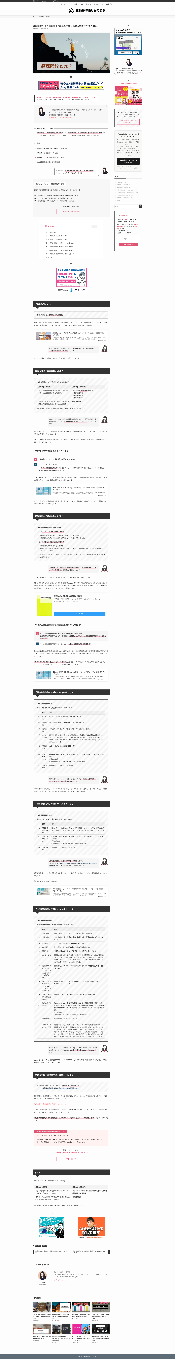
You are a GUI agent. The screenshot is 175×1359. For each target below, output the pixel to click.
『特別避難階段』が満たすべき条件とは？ (61, 250)
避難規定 (44, 1245)
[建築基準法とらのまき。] (87, 10)
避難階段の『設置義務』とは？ (57, 236)
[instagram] (62, 1280)
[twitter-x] (59, 1280)
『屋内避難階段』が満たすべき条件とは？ (61, 243)
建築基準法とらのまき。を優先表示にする (128, 161)
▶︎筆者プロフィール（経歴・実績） (61, 117)
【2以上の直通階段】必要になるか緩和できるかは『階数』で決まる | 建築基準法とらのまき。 (78, 488)
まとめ (50, 257)
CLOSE (94, 226)
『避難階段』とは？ (54, 232)
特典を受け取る (128, 244)
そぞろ (42, 1282)
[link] (56, 1280)
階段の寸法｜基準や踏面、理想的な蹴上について (50, 1104)
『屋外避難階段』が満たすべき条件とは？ (61, 246)
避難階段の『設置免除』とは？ (57, 239)
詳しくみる (79, 613)
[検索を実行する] (140, 206)
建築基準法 (38, 1245)
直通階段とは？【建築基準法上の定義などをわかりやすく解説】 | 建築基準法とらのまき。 (78, 334)
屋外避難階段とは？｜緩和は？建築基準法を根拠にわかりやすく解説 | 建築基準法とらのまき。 (78, 890)
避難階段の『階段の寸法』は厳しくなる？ (61, 254)
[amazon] (65, 1280)
